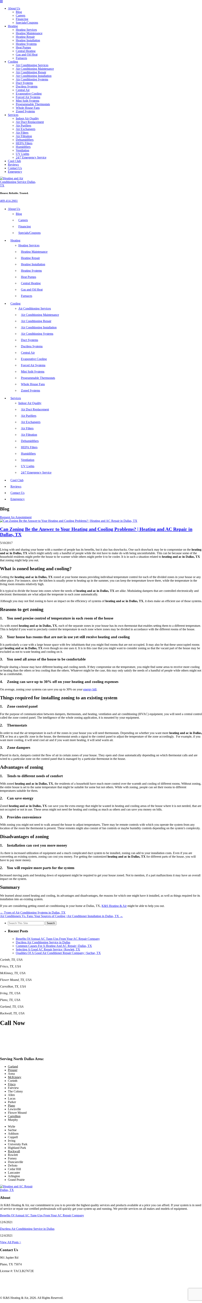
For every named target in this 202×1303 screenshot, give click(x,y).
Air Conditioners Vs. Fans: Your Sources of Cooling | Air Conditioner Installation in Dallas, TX (61, 916)
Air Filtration (24, 136)
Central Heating (26, 51)
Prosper (12, 1070)
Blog (19, 12)
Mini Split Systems (27, 100)
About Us (14, 8)
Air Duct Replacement (30, 122)
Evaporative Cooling (29, 93)
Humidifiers (23, 146)
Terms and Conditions (13, 1291)
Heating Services (26, 29)
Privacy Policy (9, 1284)
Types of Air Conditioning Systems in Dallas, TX (32, 912)
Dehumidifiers (25, 139)
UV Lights (22, 154)
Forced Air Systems (28, 97)
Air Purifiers (23, 125)
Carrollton (14, 1116)
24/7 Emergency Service (31, 157)
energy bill (89, 689)
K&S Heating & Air (114, 906)
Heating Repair (25, 36)
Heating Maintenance (29, 33)
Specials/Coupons (27, 22)
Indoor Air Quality (27, 118)
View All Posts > (10, 1242)
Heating (13, 26)
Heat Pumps (23, 47)
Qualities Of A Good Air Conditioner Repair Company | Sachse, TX (58, 953)
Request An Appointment (16, 517)
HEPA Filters (24, 143)
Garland (13, 1066)
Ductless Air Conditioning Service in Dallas (43, 942)
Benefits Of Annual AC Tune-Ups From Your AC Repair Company (58, 938)
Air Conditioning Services (32, 65)
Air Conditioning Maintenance (35, 68)
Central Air (23, 90)
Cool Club (14, 161)
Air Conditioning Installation (33, 75)
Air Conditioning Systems (32, 79)
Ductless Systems (26, 86)
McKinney (14, 1077)
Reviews (13, 164)
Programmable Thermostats (33, 104)
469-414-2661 (9, 200)
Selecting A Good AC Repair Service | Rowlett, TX (48, 949)
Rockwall (14, 1151)
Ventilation (22, 150)
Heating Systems (26, 44)
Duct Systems (24, 83)
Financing (22, 19)
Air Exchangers (25, 129)
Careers (20, 15)
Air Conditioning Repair (31, 72)
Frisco (12, 1084)
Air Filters (22, 132)
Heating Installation (28, 40)
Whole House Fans (28, 107)
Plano (11, 1105)
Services (13, 115)
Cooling (13, 61)
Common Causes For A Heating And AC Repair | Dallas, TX (54, 946)
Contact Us (15, 168)
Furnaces (21, 58)
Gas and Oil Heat (26, 54)
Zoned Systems (25, 111)
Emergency (15, 171)
